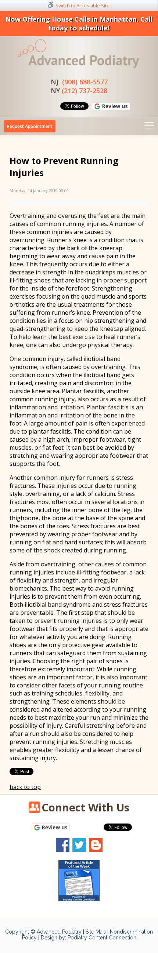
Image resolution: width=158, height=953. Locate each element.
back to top (25, 787)
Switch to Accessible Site (82, 5)
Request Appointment (30, 126)
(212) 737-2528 (84, 90)
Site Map (96, 932)
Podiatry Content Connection (102, 938)
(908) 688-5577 (85, 81)
